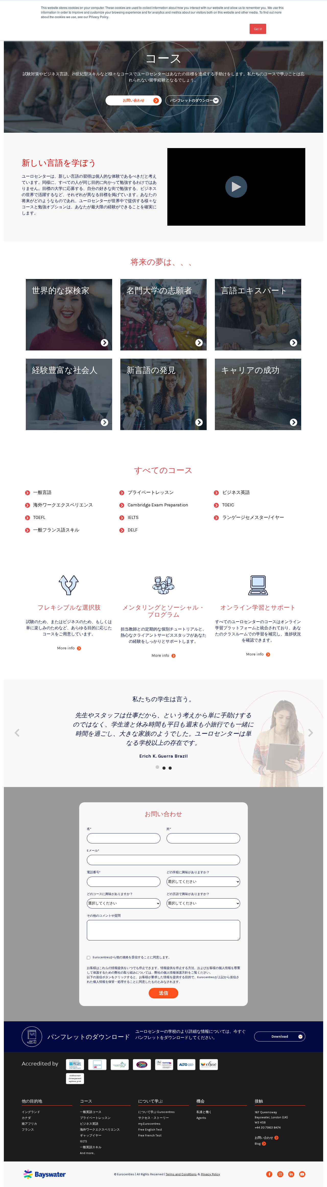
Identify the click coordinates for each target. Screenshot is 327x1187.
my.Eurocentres (149, 1123)
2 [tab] (163, 767)
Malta (40, 336)
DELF (134, 327)
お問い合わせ (133, 100)
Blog (258, 1143)
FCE (133, 415)
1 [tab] (157, 767)
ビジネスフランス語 (53, 415)
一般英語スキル (238, 313)
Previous (16, 733)
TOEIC (228, 505)
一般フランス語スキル (244, 321)
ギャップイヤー (90, 1135)
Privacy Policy (210, 1174)
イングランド (31, 1112)
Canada (42, 327)
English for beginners (150, 391)
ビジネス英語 (47, 407)
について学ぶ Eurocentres (156, 1112)
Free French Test (149, 1135)
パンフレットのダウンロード (193, 100)
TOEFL (39, 517)
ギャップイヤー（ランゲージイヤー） (164, 336)
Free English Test (150, 1129)
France (41, 319)
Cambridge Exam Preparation (158, 505)
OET (227, 401)
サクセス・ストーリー (153, 1118)
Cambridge (140, 319)
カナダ (26, 1118)
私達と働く (204, 1112)
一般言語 (42, 492)
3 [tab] (169, 767)
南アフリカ (29, 1123)
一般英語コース (90, 1112)
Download (280, 1036)
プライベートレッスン (244, 330)
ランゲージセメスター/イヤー (253, 517)
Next (310, 733)
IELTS (134, 311)
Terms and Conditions (181, 1174)
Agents (201, 1118)
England (43, 311)
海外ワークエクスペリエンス (61, 391)
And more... (87, 1153)
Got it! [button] (258, 29)
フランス (28, 1129)
